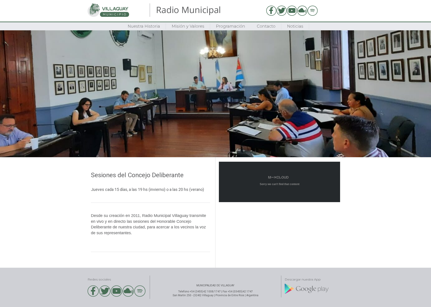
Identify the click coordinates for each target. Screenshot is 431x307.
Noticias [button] (295, 26)
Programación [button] (230, 26)
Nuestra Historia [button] (144, 26)
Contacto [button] (266, 26)
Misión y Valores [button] (188, 26)
